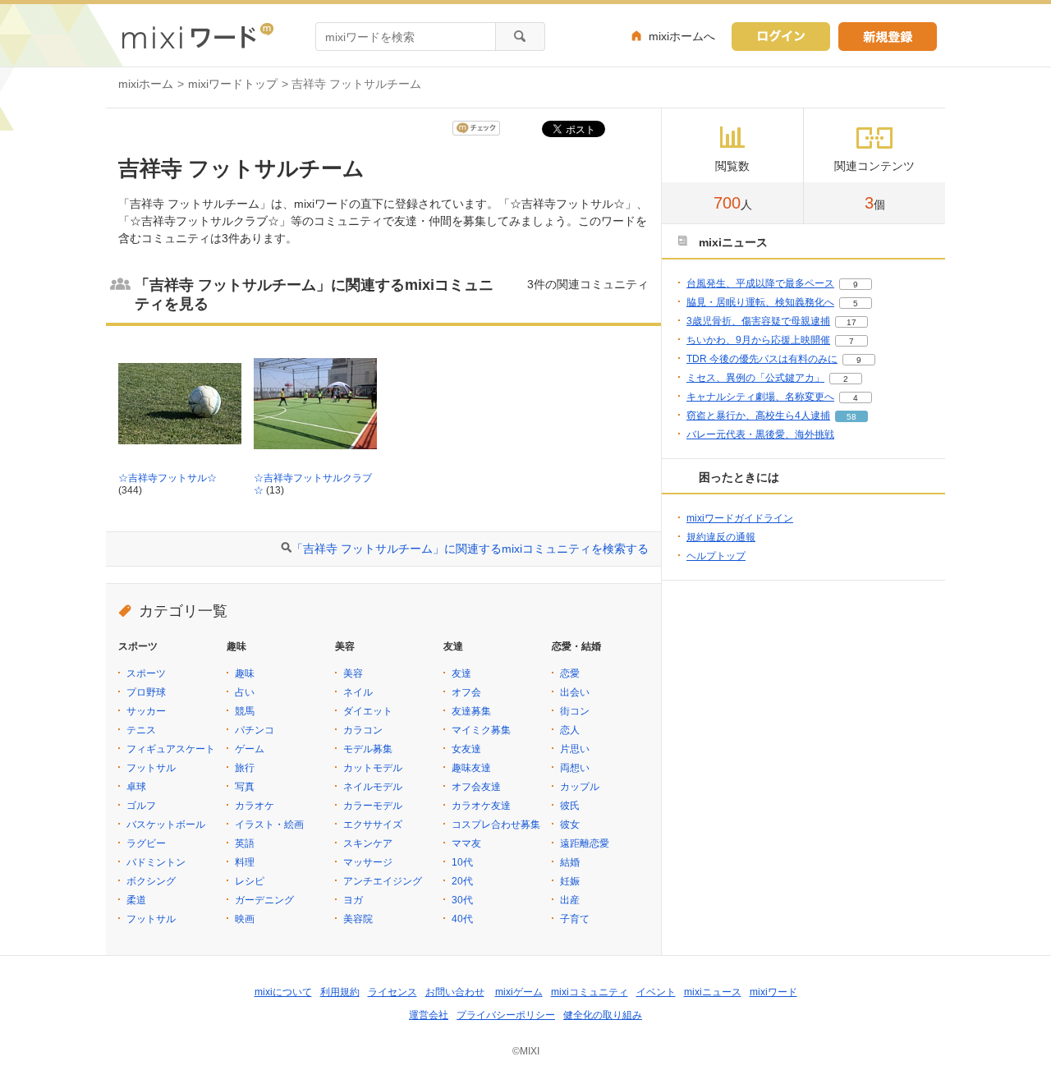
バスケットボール (165, 824)
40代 (462, 919)
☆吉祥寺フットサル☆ (167, 478)
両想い (575, 768)
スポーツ (146, 673)
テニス (141, 730)
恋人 (570, 730)
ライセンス (392, 992)
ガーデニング (264, 900)
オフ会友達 (476, 786)
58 (851, 416)
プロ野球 (146, 692)
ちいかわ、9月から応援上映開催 (758, 340)
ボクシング (151, 881)
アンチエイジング (382, 881)
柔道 (136, 900)
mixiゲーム (519, 992)
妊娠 (570, 881)
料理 (245, 862)
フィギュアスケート (170, 749)
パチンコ (254, 730)
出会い (575, 692)
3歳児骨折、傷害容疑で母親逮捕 (758, 321)
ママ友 (466, 843)
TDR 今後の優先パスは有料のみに (762, 359)
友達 (461, 673)
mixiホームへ (682, 36)
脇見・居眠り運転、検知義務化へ (760, 302)
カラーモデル (372, 805)
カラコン (363, 730)
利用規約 (340, 992)
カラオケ (254, 805)
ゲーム (249, 749)
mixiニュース (712, 992)
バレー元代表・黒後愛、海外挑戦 (760, 434)
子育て (575, 919)
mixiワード (773, 992)
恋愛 (570, 673)
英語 (245, 843)
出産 (570, 900)
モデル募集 (367, 749)
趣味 (245, 673)
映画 (245, 919)
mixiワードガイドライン (739, 518)
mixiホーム (145, 83)
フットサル (151, 768)
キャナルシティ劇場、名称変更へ (760, 396)
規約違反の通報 (720, 537)
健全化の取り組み (602, 1015)
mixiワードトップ (233, 83)
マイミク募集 (481, 730)
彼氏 (570, 805)
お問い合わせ (454, 992)
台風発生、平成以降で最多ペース (760, 283)
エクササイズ (372, 824)
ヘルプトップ (716, 556)
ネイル (358, 692)
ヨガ (353, 900)
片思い (575, 749)
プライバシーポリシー (506, 1015)
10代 (462, 862)
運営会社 (428, 1015)
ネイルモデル (372, 786)
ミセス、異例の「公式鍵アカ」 (755, 378)
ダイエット (367, 711)
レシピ (249, 881)
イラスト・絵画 (269, 824)
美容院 (358, 919)
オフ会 (466, 692)
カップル (579, 786)
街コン (575, 711)
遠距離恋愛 (584, 843)
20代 (462, 881)
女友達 (466, 749)
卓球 (136, 786)
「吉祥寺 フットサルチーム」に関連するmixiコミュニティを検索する (470, 548)
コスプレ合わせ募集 (496, 824)
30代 (462, 900)
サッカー (146, 711)
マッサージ (367, 862)
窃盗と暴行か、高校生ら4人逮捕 (758, 415)
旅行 (245, 768)
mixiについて (283, 992)
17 (851, 322)
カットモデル (372, 768)
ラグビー (146, 843)
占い (245, 692)
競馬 (245, 711)
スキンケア (367, 843)
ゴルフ (141, 805)
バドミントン (156, 862)
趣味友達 (471, 768)
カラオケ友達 (481, 805)
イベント (656, 992)
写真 (245, 786)
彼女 (570, 824)
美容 (353, 673)
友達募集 (471, 711)
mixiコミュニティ (589, 992)
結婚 (570, 862)
